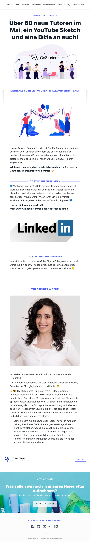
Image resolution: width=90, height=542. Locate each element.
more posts (19, 461)
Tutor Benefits (78, 5)
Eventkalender (49, 5)
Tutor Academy (64, 5)
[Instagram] (50, 527)
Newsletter (36, 5)
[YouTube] (44, 527)
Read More (80, 459)
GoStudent (42, 539)
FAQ (18, 5)
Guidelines (9, 5)
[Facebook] (33, 527)
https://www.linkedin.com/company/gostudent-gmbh (39, 208)
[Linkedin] (56, 527)
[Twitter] (38, 527)
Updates (25, 5)
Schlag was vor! (45, 503)
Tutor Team (18, 458)
